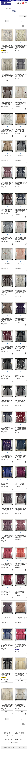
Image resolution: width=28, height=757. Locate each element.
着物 (7, 8)
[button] (26, 26)
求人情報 (12, 735)
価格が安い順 (19, 21)
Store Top (3, 8)
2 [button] (24, 26)
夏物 (10, 8)
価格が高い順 (12, 21)
